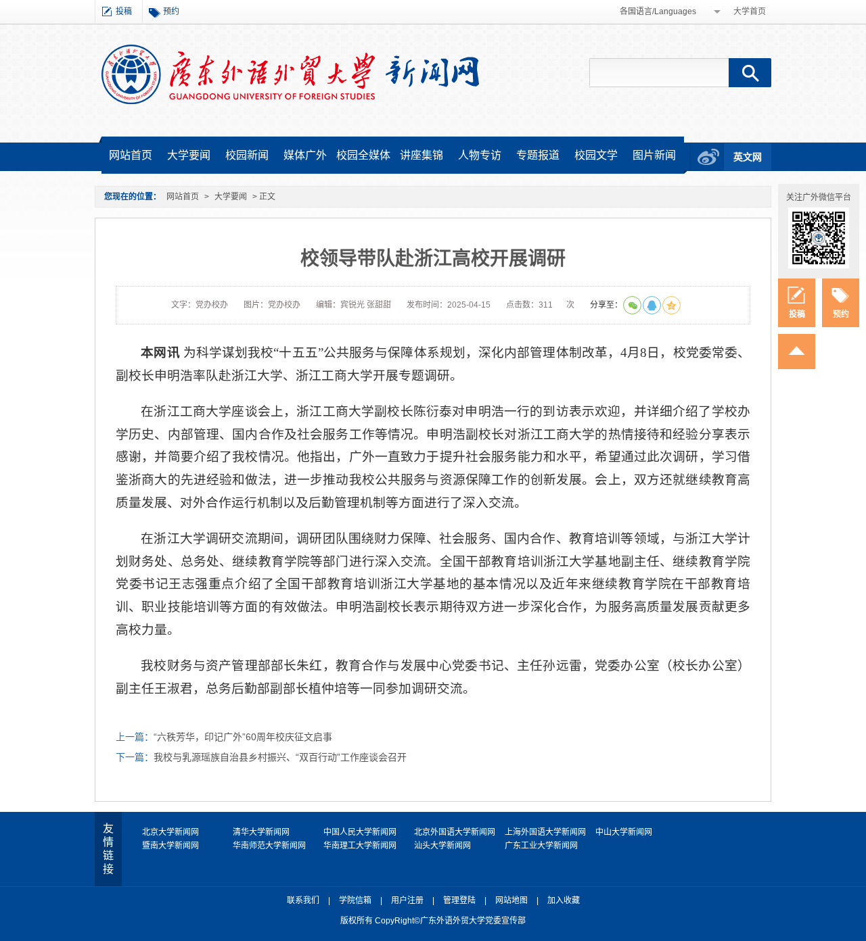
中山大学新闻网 (623, 832)
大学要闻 (188, 155)
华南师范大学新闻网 (269, 845)
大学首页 (749, 11)
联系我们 (303, 900)
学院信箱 (355, 900)
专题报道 (538, 155)
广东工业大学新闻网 (541, 845)
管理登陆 (459, 900)
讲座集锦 (421, 155)
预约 (171, 11)
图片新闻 (654, 155)
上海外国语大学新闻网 (545, 832)
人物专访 (479, 155)
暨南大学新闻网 (170, 845)
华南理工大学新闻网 (359, 845)
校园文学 (596, 155)
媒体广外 (305, 155)
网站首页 (130, 155)
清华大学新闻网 (261, 832)
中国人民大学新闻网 (359, 832)
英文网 (747, 156)
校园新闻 (247, 155)
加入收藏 (563, 900)
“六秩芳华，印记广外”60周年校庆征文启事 (243, 736)
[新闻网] (290, 73)
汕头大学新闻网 (442, 845)
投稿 (124, 11)
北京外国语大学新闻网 (454, 832)
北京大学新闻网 (170, 832)
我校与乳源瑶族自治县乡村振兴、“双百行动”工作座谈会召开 (280, 757)
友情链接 (108, 849)
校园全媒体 (363, 155)
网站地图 (511, 900)
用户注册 (407, 900)
